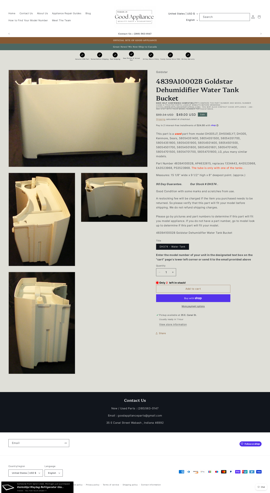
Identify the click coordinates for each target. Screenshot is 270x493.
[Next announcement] (261, 34)
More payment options (193, 306)
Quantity (161, 265)
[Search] (246, 17)
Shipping (160, 119)
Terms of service (111, 484)
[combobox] (225, 17)
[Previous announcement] (9, 34)
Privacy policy (92, 484)
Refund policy (76, 484)
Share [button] (162, 333)
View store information (173, 324)
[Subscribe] (65, 443)
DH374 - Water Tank (172, 246)
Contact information (151, 484)
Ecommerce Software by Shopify (49, 484)
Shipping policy (130, 484)
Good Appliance (25, 484)
